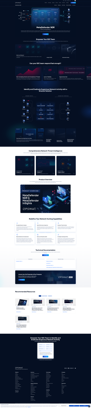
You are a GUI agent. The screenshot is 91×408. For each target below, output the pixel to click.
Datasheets (63, 391)
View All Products (16, 392)
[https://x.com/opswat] (73, 368)
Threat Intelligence (48, 381)
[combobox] (75, 0)
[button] (73, 0)
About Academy (47, 391)
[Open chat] (89, 406)
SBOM (46, 382)
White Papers (63, 392)
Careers (66, 0)
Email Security (16, 382)
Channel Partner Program (33, 400)
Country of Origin (47, 384)
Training (31, 393)
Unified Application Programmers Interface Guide (54, 267)
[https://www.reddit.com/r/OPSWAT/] (70, 368)
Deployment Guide (49, 261)
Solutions (32, 372)
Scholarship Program (48, 394)
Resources (63, 2)
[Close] (90, 404)
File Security (16, 373)
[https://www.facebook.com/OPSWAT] (65, 368)
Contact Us (63, 381)
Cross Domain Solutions (17, 385)
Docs (70, 0)
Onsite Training (47, 393)
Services (57, 2)
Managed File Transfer (17, 383)
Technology (49, 2)
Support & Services (34, 383)
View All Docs (45, 255)
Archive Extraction (48, 385)
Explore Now (21, 279)
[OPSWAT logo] (18, 2)
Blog (63, 0)
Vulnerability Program (33, 394)
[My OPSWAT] (72, 0)
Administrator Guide (49, 265)
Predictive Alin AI (47, 373)
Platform (46, 2)
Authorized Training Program (48, 395)
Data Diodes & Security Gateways (18, 386)
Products (17, 391)
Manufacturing (32, 381)
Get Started (73, 2)
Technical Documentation (33, 392)
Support (68, 0)
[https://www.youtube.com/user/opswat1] (75, 368)
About (62, 373)
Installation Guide (19, 261)
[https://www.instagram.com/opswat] (66, 368)
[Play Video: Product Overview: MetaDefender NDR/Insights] (45, 199)
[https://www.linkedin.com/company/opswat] (68, 368)
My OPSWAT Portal (32, 391)
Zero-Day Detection (17, 381)
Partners (60, 2)
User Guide (48, 263)
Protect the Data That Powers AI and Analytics (35, 373)
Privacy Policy (44, 353)
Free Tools (62, 393)
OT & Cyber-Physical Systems (18, 384)
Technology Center (48, 386)
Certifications (47, 392)
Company (67, 2)
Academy (53, 2)
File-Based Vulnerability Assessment (49, 383)
